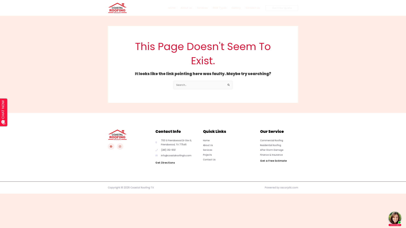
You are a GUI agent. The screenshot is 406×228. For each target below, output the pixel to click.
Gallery (236, 8)
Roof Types (219, 8)
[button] (281, 8)
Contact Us (253, 8)
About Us (186, 8)
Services (202, 8)
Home (172, 8)
